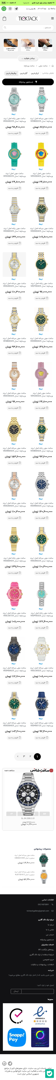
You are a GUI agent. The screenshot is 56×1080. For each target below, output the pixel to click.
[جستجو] (5, 27)
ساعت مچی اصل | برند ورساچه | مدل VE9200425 (42, 175)
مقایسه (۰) (30, 9)
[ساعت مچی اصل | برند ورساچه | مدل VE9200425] (41, 154)
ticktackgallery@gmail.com (38, 911)
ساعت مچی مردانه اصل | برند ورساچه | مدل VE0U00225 (41, 560)
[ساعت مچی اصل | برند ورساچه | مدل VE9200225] (14, 154)
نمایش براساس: (48, 73)
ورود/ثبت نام (42, 8)
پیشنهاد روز (51, 8)
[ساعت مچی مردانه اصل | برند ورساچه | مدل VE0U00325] (14, 264)
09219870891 (43, 904)
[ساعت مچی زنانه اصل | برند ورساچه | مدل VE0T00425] (41, 264)
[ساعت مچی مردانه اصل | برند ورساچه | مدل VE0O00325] (14, 374)
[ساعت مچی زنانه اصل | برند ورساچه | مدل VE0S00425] (14, 539)
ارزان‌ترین (35, 73)
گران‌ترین (23, 73)
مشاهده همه (9, 771)
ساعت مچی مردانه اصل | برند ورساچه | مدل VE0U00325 (14, 285)
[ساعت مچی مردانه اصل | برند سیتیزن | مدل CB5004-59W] (44, 860)
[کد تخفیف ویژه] (28, 3)
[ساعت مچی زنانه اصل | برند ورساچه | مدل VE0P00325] (41, 594)
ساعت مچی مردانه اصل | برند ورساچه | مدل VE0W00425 (41, 340)
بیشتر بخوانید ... (28, 58)
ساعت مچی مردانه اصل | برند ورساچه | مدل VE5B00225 (41, 120)
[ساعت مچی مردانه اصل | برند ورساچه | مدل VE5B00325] (14, 319)
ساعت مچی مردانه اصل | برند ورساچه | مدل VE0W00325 (41, 505)
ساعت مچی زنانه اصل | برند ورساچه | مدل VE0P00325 (41, 615)
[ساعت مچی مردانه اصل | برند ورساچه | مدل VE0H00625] (14, 649)
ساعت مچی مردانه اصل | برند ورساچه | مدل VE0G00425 (14, 724)
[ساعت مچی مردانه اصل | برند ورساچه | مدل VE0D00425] (41, 209)
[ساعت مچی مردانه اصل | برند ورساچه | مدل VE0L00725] (14, 594)
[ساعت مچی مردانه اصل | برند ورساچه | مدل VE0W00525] (14, 429)
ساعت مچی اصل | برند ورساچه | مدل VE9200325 (42, 395)
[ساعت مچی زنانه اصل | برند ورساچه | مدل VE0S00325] (14, 209)
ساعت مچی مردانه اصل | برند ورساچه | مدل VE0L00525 (41, 669)
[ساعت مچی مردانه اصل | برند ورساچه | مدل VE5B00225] (41, 99)
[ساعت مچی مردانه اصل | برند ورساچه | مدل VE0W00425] (41, 319)
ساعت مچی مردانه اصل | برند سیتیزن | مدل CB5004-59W (24, 856)
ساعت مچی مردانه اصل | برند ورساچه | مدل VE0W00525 (14, 450)
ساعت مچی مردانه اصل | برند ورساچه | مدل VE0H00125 (41, 724)
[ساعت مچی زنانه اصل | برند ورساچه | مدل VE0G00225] (14, 99)
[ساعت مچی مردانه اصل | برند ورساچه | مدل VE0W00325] (41, 484)
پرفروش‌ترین (11, 73)
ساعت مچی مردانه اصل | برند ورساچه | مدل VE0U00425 (14, 505)
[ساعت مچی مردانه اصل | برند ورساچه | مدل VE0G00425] (14, 704)
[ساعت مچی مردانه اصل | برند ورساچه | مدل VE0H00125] (41, 704)
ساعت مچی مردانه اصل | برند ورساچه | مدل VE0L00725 (14, 615)
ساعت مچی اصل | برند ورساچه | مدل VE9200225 (14, 175)
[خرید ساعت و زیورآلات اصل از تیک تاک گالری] (28, 18)
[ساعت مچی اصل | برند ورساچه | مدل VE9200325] (41, 374)
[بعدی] (17, 756)
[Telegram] (10, 1063)
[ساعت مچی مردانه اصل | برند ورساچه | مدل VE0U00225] (41, 539)
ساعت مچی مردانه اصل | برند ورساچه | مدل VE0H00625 (14, 669)
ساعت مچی (43, 65)
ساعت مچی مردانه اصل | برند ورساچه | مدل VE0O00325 (14, 395)
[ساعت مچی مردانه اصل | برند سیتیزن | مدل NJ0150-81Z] (44, 877)
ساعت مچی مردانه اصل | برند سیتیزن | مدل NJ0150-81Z (24, 873)
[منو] (52, 18)
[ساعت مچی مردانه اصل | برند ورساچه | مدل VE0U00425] (14, 484)
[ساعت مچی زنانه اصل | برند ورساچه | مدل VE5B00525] (41, 429)
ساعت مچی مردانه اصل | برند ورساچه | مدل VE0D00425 (41, 230)
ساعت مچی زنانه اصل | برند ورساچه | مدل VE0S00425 (14, 560)
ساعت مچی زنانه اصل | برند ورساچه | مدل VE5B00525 (41, 450)
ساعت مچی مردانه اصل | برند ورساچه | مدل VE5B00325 (14, 340)
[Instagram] (4, 1063)
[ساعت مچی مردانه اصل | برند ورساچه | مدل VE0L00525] (41, 649)
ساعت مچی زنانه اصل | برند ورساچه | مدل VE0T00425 (42, 285)
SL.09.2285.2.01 (28, 818)
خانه (53, 66)
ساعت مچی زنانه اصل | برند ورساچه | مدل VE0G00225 (14, 120)
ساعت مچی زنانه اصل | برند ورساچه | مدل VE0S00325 (14, 230)
